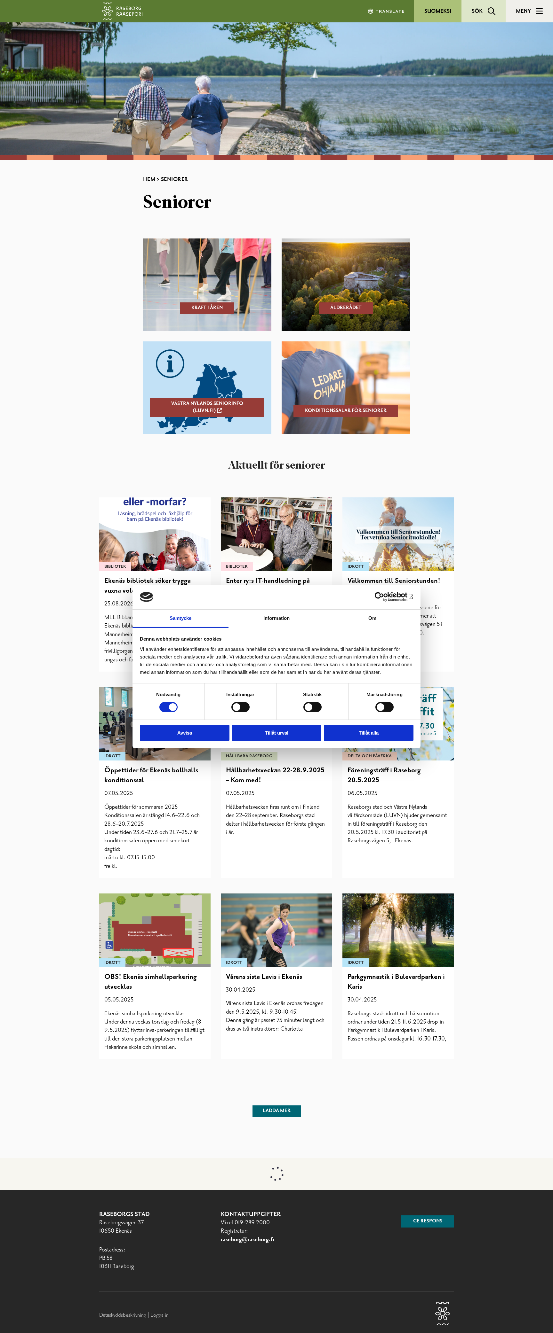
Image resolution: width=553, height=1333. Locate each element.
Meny (523, 11)
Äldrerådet (346, 308)
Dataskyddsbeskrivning (123, 1315)
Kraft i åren (207, 308)
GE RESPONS (427, 1221)
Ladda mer (277, 1111)
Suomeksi (437, 11)
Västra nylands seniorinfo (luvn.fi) (207, 407)
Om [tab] (372, 618)
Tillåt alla (369, 733)
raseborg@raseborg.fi (247, 1239)
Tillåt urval (276, 733)
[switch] (240, 707)
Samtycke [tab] (181, 618)
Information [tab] (276, 618)
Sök (477, 11)
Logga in (159, 1315)
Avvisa (184, 733)
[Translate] (386, 11)
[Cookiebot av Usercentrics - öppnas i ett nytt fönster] (385, 597)
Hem (149, 179)
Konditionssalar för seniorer (346, 411)
